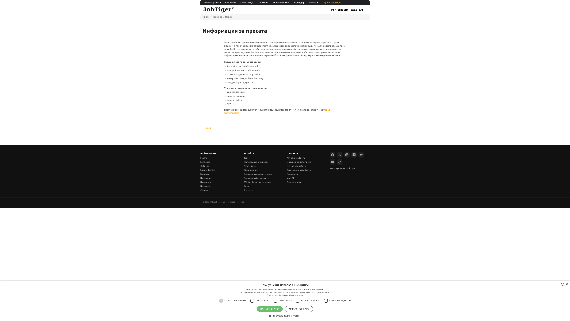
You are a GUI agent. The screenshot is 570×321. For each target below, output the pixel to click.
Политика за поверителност (258, 174)
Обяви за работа (212, 2)
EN (361, 9)
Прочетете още (296, 295)
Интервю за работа (296, 166)
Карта (246, 186)
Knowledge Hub (281, 2)
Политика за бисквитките (256, 178)
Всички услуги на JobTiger (343, 168)
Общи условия (251, 170)
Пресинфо (217, 17)
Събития (204, 166)
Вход (353, 9)
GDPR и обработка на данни (257, 182)
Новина (228, 17)
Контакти (248, 190)
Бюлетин (204, 174)
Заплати (313, 2)
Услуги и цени (250, 166)
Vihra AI (290, 178)
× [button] (567, 284)
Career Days (246, 2)
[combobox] (562, 284)
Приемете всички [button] (269, 309)
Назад (208, 128)
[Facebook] (332, 155)
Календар (299, 2)
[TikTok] (339, 162)
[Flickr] (361, 155)
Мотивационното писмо (299, 162)
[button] (285, 315)
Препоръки (292, 174)
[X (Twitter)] (339, 155)
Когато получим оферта (299, 170)
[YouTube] (332, 162)
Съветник (263, 2)
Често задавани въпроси (256, 162)
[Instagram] (347, 155)
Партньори (205, 182)
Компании (230, 2)
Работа (203, 158)
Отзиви (204, 190)
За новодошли (294, 182)
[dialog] (285, 301)
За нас (247, 158)
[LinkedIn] (354, 155)
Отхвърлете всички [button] (299, 309)
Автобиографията (296, 158)
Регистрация (340, 9)
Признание (205, 178)
